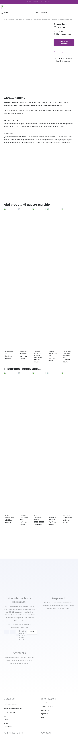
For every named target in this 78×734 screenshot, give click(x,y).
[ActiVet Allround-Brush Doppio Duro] (24, 443)
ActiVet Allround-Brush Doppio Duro (24, 517)
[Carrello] (74, 12)
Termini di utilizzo (47, 706)
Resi (42, 717)
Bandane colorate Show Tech (53, 353)
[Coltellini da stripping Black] (10, 443)
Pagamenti (45, 710)
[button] (4, 12)
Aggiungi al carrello (64, 42)
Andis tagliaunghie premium (37, 517)
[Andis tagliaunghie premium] (39, 443)
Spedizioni (45, 714)
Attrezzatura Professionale (24, 19)
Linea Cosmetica (9, 712)
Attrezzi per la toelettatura (42, 19)
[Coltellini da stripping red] (24, 279)
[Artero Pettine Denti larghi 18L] (67, 443)
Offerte (6, 719)
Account (44, 703)
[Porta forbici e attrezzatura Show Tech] (53, 443)
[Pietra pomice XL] (10, 279)
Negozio (11, 19)
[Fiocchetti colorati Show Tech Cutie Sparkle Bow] (39, 279)
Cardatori (54, 19)
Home (5, 19)
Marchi (6, 716)
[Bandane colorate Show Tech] (53, 279)
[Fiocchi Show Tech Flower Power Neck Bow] (67, 279)
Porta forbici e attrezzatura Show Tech (53, 517)
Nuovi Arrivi (8, 727)
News (6, 723)
